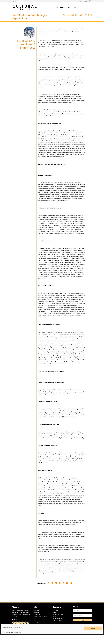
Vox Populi (55, 616)
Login (81, 1)
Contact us (36, 612)
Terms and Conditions (39, 620)
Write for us (37, 614)
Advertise (36, 610)
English (15, 1)
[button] (48, 583)
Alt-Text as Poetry (57, 618)
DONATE (69, 7)
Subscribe (36, 618)
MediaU (55, 612)
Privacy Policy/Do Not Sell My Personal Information (12, 632)
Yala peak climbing (58, 130)
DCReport (55, 610)
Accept (93, 628)
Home (56, 7)
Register (85, 1)
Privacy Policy (37, 622)
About (75, 7)
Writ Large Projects (58, 614)
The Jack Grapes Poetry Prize (41, 616)
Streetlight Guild (57, 620)
